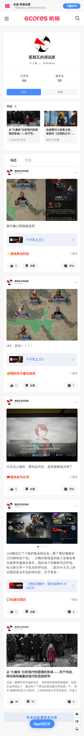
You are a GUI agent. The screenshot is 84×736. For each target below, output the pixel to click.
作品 (9, 106)
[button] (13, 265)
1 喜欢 (74, 373)
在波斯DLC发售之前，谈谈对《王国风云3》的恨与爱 (60, 132)
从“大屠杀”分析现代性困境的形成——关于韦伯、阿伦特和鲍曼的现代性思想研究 (23, 132)
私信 (60, 92)
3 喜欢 (74, 253)
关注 (23, 92)
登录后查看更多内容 (42, 717)
